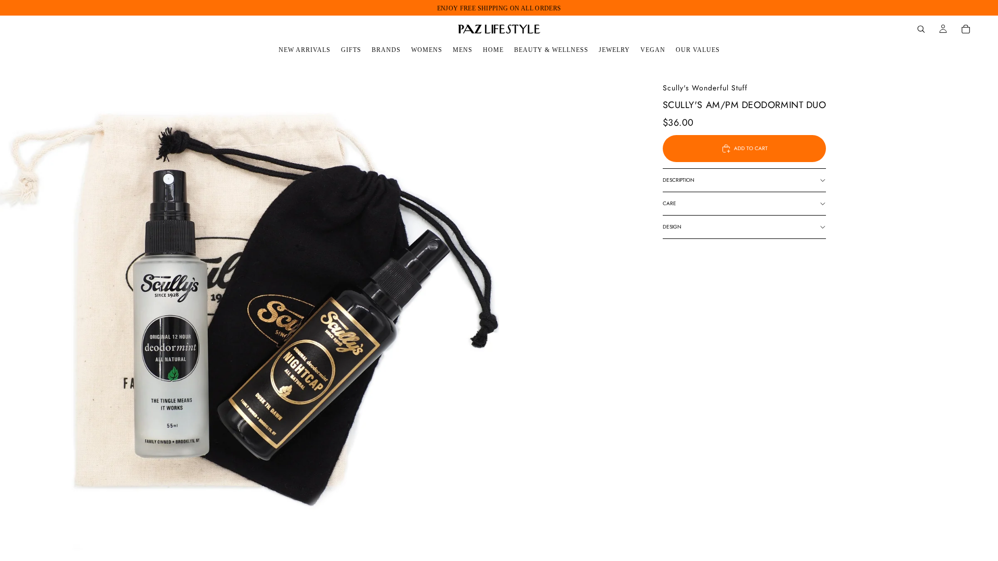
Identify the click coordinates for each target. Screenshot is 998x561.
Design (672, 227)
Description (678, 180)
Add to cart (751, 148)
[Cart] (965, 29)
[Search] (921, 29)
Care (669, 203)
